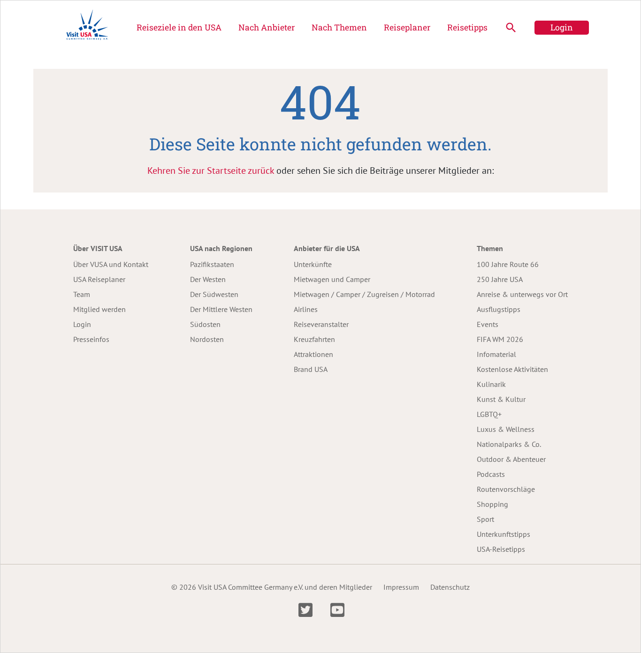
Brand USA (311, 369)
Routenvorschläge (506, 489)
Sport (485, 519)
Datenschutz (450, 587)
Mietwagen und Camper (332, 279)
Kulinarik (491, 384)
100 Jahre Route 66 (508, 264)
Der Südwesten (214, 294)
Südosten (205, 324)
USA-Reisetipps (501, 549)
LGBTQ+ (489, 414)
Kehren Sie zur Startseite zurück (210, 170)
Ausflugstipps (498, 309)
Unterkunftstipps (503, 534)
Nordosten (207, 339)
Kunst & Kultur (501, 399)
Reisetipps (467, 27)
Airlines (306, 309)
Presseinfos (91, 339)
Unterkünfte (313, 264)
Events (487, 324)
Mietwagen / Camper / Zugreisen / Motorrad (364, 294)
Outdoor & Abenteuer (511, 459)
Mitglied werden (99, 309)
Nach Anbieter (266, 27)
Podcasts (491, 474)
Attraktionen (313, 354)
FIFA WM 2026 (500, 339)
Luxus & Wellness (505, 429)
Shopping (492, 504)
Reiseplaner (407, 27)
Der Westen (208, 279)
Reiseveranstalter (321, 324)
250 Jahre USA (500, 279)
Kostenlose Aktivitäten (512, 369)
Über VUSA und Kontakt (110, 264)
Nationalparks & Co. (509, 444)
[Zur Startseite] (87, 27)
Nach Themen (339, 27)
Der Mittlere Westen (221, 309)
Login (561, 27)
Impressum (401, 587)
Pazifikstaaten (212, 264)
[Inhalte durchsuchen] (511, 27)
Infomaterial (496, 354)
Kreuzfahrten (314, 339)
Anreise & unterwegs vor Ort (522, 294)
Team (81, 294)
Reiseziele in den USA (179, 27)
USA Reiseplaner (99, 279)
